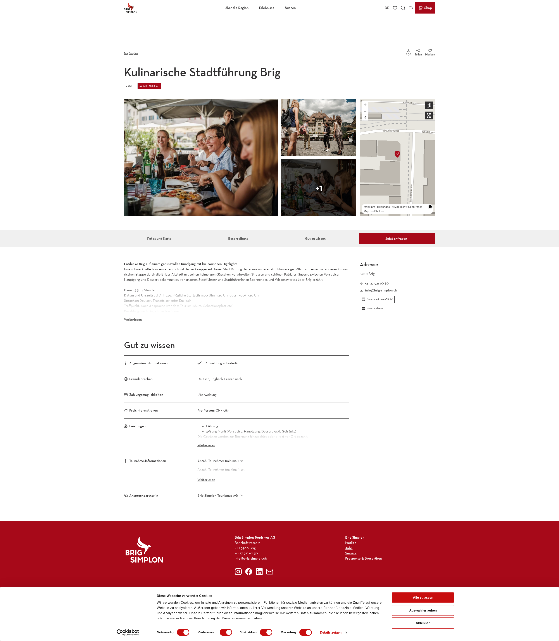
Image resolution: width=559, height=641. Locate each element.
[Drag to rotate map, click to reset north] (365, 117)
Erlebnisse (266, 7)
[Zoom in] (365, 105)
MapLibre (369, 206)
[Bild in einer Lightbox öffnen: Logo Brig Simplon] (144, 549)
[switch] (226, 632)
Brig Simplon (131, 53)
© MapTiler (398, 206)
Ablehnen (423, 623)
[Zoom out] (365, 111)
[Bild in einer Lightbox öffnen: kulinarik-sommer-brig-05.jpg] (318, 187)
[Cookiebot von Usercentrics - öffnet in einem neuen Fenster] (128, 632)
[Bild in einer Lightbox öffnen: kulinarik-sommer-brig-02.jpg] (201, 157)
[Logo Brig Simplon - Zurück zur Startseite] (130, 8)
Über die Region (236, 7)
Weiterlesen (133, 319)
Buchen (290, 7)
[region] (397, 157)
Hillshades (383, 206)
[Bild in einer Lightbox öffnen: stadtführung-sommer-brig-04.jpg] (318, 127)
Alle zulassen (423, 597)
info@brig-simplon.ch (251, 558)
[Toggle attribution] (430, 206)
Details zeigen (331, 632)
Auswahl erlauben (423, 610)
